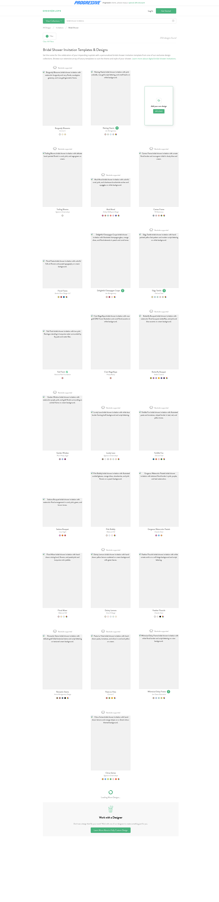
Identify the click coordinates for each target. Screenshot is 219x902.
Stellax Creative (159, 374)
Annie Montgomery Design (62, 694)
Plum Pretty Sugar (62, 455)
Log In (150, 10)
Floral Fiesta (62, 290)
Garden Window (62, 453)
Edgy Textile (156, 290)
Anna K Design (110, 613)
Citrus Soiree (111, 772)
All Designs (47, 28)
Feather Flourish (159, 610)
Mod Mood (110, 209)
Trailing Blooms (62, 209)
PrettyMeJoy (110, 374)
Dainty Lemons (110, 610)
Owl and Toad (159, 293)
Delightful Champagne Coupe (108, 290)
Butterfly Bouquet (159, 371)
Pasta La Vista (110, 691)
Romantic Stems (62, 691)
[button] (62, 98)
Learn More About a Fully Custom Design (111, 830)
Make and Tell (110, 532)
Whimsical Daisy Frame (157, 691)
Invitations (59, 28)
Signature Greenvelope (62, 212)
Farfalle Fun (158, 453)
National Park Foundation (62, 374)
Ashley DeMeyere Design (111, 212)
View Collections (53, 20)
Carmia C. (62, 131)
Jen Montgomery (110, 131)
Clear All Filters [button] (48, 41)
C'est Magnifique (110, 371)
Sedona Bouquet (62, 529)
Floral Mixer (62, 610)
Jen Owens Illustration (159, 694)
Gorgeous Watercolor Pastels (159, 529)
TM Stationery (158, 212)
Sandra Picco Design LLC (62, 293)
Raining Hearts (108, 128)
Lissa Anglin (62, 532)
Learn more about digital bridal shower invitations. (154, 58)
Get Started (166, 10)
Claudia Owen (158, 532)
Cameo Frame (158, 209)
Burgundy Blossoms (62, 128)
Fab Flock (61, 371)
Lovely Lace (110, 453)
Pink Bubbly (110, 529)
